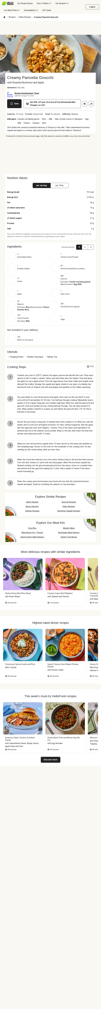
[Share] (91, 103)
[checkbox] (8, 88)
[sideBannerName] (50, 155)
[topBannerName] (50, 27)
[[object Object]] (84, 103)
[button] (50, 247)
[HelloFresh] (7, 3)
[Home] (4, 17)
